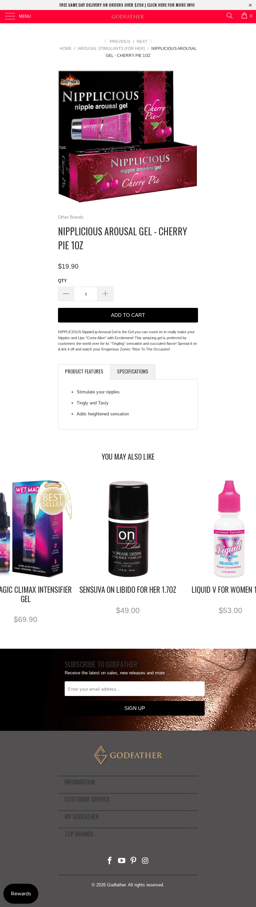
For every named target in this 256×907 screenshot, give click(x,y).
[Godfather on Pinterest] (134, 861)
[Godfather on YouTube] (122, 861)
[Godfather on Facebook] (110, 861)
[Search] (229, 15)
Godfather (116, 884)
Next (142, 41)
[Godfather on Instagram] (146, 861)
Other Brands (71, 217)
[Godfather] (128, 16)
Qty (62, 280)
